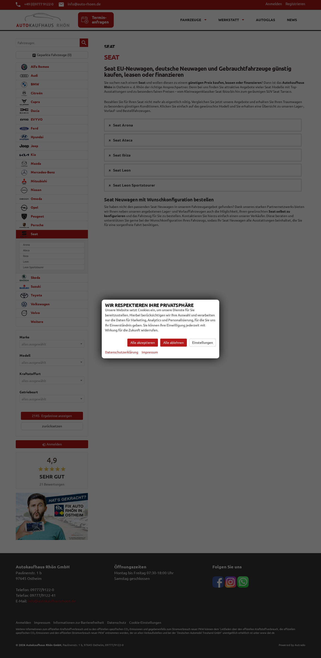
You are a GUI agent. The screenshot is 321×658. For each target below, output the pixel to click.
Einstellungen (202, 342)
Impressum (150, 352)
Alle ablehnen (173, 342)
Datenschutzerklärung (121, 352)
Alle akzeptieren (142, 342)
